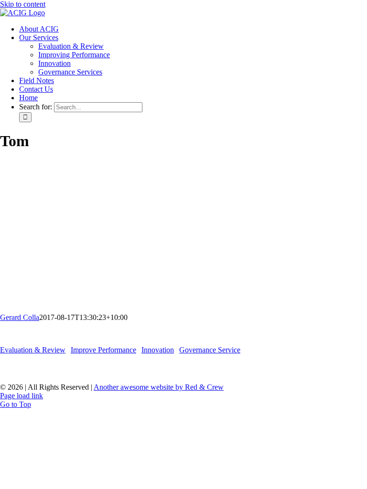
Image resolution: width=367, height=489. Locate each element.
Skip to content (22, 4)
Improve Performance (103, 350)
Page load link (21, 396)
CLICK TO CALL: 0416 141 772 (184, 368)
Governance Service (209, 350)
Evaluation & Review (32, 350)
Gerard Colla (19, 317)
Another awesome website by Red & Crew (159, 387)
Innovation (157, 350)
